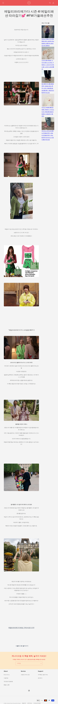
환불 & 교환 (6, 685)
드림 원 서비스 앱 (25, 674)
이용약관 (6, 678)
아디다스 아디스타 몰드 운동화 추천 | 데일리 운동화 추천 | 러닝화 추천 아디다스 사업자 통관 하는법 (48, 135)
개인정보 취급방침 (8, 681)
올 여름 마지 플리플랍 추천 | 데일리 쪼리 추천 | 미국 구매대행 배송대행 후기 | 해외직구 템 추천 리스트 (48, 88)
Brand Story (7, 674)
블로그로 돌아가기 (22, 646)
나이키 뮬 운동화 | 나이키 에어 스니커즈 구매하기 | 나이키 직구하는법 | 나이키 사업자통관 (48, 65)
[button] (3, 3)
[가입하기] (41, 663)
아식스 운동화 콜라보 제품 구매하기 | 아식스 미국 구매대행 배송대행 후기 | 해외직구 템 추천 (48, 112)
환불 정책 (24, 703)
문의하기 (40, 678)
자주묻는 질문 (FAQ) (43, 674)
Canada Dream (10, 703)
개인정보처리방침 (37, 703)
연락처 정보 (29, 703)
